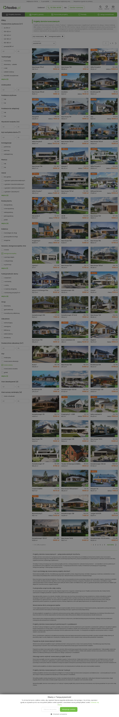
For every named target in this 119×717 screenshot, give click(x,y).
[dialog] (59, 358)
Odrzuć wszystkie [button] (50, 709)
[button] (59, 714)
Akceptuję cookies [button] (68, 709)
